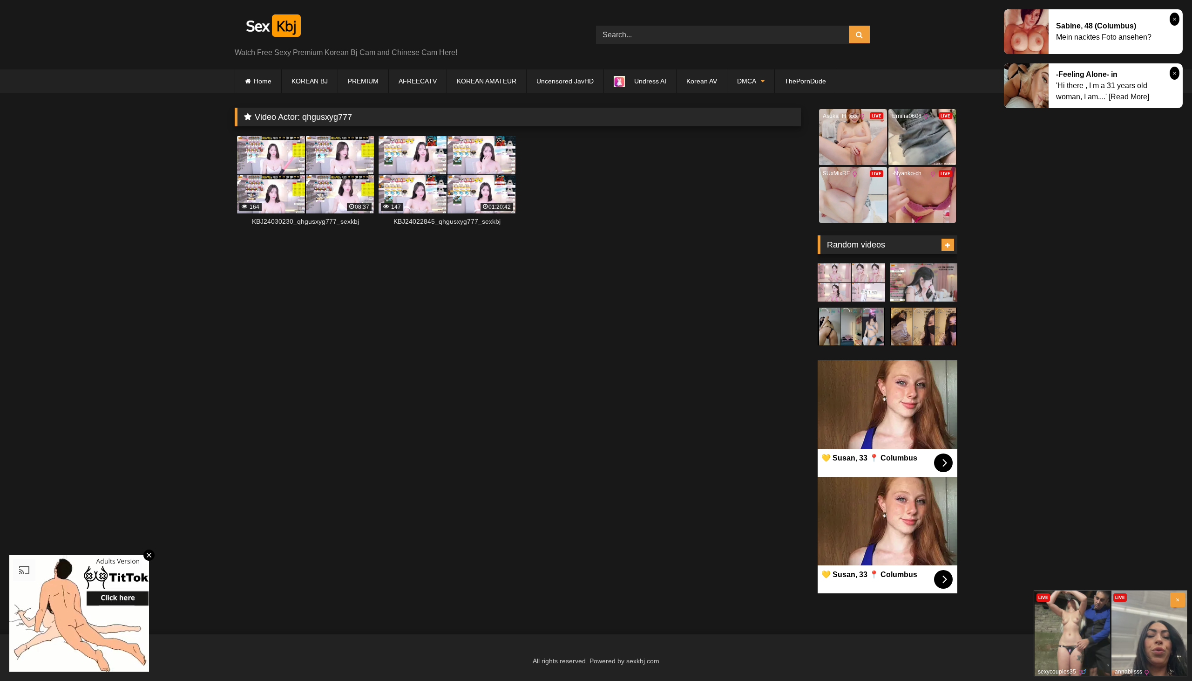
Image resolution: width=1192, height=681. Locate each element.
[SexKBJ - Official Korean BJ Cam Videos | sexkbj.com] (272, 27)
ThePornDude (805, 81)
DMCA (746, 81)
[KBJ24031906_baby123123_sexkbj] (923, 327)
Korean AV (701, 81)
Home (262, 81)
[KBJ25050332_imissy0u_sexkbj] (851, 282)
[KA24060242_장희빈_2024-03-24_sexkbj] (851, 327)
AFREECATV (418, 81)
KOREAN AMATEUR (486, 81)
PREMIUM (363, 81)
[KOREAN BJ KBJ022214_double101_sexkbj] (923, 282)
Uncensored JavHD (565, 81)
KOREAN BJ (309, 81)
